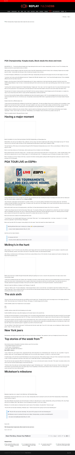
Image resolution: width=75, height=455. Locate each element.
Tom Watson (11, 402)
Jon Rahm (25, 67)
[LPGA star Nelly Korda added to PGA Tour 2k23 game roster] (63, 444)
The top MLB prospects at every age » (13, 345)
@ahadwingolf (40, 226)
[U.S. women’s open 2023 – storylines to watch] (46, 444)
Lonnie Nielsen (57, 145)
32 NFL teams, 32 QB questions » (12, 347)
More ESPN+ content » (10, 350)
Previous (64, 16)
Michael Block (7, 141)
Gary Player (66, 400)
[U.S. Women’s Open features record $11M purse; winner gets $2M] (29, 444)
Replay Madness (28, 452)
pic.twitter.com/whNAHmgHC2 (46, 414)
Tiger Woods (20, 402)
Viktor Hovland (27, 72)
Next (69, 16)
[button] (65, 11)
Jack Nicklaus (58, 400)
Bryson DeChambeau (56, 109)
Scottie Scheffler (8, 303)
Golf (11, 429)
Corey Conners (40, 72)
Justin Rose (29, 207)
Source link (7, 424)
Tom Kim (57, 319)
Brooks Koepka (22, 66)
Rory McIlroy (25, 249)
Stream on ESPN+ (28, 199)
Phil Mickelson (8, 396)
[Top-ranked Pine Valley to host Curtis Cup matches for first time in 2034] (12, 444)
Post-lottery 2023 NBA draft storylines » (13, 348)
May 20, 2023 (27, 229)
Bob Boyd (37, 143)
